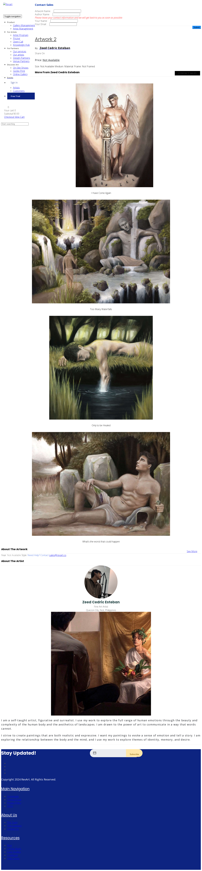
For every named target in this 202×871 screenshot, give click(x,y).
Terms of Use (14, 799)
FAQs (10, 806)
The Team (12, 822)
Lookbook (12, 855)
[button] (6, 107)
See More (192, 551)
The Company (14, 825)
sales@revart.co (57, 555)
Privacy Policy (14, 802)
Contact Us (13, 829)
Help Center (13, 858)
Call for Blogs (14, 848)
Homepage (13, 796)
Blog (9, 845)
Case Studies (14, 852)
